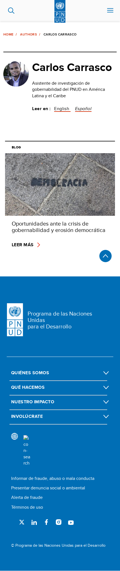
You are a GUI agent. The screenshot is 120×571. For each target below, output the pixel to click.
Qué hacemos (28, 387)
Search (11, 10)
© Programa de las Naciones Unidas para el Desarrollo (58, 545)
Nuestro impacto (32, 402)
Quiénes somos (30, 372)
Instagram (58, 522)
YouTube (71, 522)
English (62, 108)
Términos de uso (27, 507)
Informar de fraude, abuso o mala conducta (52, 478)
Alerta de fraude (27, 497)
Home (8, 34)
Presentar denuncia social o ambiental (48, 488)
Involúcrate (27, 416)
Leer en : (41, 109)
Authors (28, 34)
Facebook (46, 522)
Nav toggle (110, 11)
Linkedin (34, 522)
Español (83, 108)
